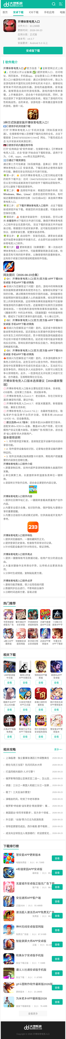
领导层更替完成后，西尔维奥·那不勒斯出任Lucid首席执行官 (28, 826)
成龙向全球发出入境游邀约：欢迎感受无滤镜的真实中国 (28, 833)
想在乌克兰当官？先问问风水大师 (24, 764)
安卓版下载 (33, 50)
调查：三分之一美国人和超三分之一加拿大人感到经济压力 (28, 785)
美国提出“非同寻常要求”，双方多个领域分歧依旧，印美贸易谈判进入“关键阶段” (28, 812)
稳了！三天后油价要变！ (19, 792)
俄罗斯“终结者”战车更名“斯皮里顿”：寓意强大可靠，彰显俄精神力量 (28, 805)
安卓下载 (18, 12)
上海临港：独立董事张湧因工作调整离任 (27, 758)
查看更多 (33, 1013)
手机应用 (49, 12)
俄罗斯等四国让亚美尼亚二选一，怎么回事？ (28, 778)
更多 (56, 749)
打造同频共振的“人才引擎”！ (21, 771)
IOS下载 (33, 12)
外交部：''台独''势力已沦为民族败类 (25, 819)
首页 (5, 12)
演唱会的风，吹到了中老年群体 (22, 799)
